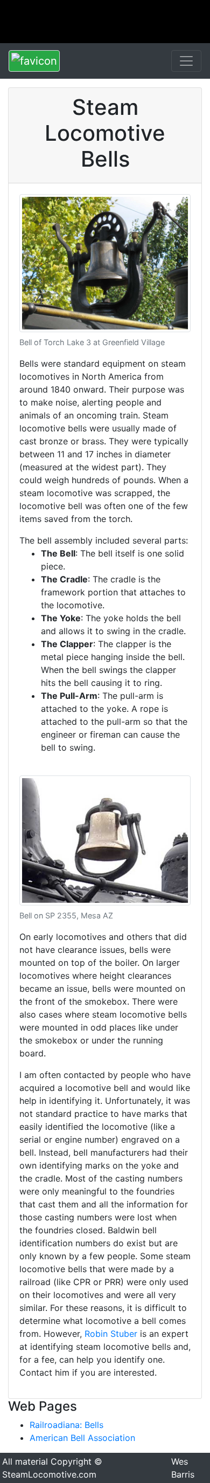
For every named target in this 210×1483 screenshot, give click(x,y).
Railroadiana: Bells (66, 1424)
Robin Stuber (111, 1333)
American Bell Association (82, 1437)
